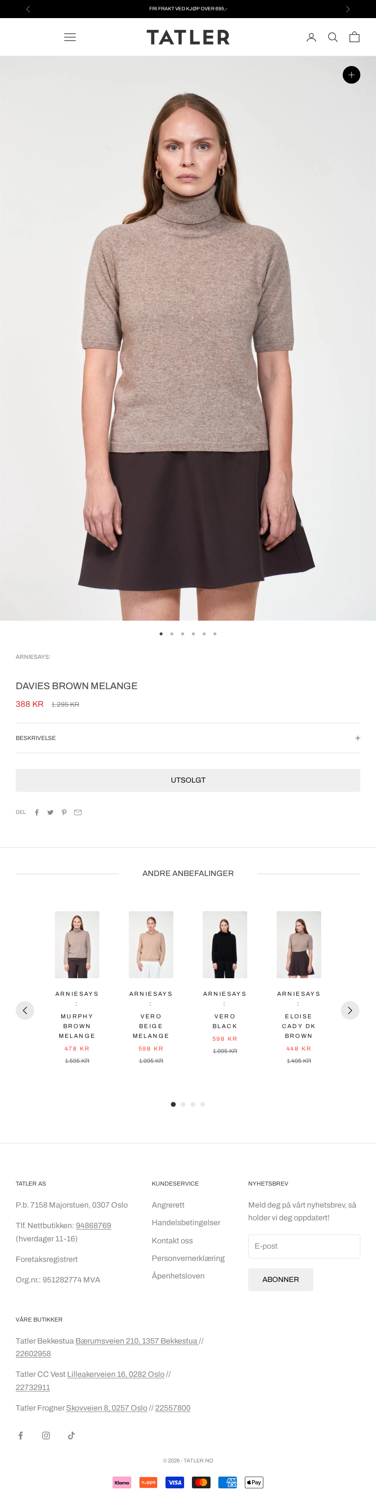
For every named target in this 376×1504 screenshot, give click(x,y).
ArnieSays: (33, 656)
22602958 (33, 1353)
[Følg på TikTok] (71, 1435)
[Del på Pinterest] (64, 812)
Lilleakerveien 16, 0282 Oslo (115, 1374)
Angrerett (168, 1205)
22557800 (172, 1408)
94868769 (93, 1225)
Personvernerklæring (188, 1258)
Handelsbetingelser (186, 1222)
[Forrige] (25, 1010)
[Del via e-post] (78, 812)
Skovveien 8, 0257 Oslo (106, 1408)
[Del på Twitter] (50, 812)
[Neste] (350, 1010)
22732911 (33, 1387)
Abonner (280, 1279)
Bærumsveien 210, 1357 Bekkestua (137, 1341)
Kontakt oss (172, 1240)
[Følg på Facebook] (20, 1435)
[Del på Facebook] (37, 812)
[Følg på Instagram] (46, 1435)
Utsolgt (188, 780)
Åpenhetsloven (178, 1276)
